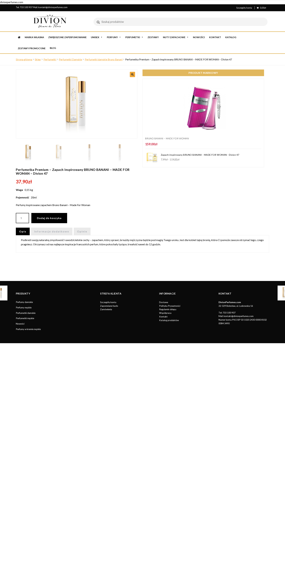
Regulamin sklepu (167, 309)
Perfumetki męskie (25, 318)
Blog (53, 48)
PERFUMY (112, 37)
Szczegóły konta (244, 7)
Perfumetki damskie (25, 313)
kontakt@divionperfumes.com (52, 7)
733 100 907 (26, 7)
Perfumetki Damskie (70, 59)
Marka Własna (34, 37)
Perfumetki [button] (132, 37)
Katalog (230, 37)
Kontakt (215, 37)
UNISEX (95, 37)
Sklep (38, 59)
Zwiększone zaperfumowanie (67, 37)
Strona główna (24, 59)
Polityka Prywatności (169, 306)
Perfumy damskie (24, 302)
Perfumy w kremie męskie (28, 329)
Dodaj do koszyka (49, 218)
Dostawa (163, 302)
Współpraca (165, 313)
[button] (132, 74)
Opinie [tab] (82, 231)
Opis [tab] (22, 231)
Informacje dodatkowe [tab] (51, 231)
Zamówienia (106, 309)
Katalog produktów (169, 320)
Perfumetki (50, 59)
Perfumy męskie (24, 307)
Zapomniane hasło (109, 306)
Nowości (199, 37)
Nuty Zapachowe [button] (174, 37)
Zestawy (153, 37)
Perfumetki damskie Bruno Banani (104, 59)
